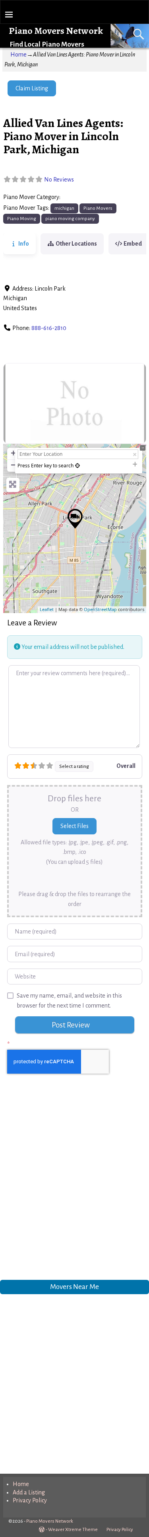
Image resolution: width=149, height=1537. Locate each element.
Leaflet (47, 609)
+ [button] (13, 453)
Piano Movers (80, 197)
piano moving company (70, 218)
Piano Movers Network (56, 30)
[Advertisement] (74, 1185)
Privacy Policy (30, 1500)
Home (18, 54)
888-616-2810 (48, 328)
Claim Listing (31, 88)
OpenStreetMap (100, 609)
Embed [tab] (133, 243)
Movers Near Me (74, 1287)
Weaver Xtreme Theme (73, 1529)
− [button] (13, 465)
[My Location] (77, 465)
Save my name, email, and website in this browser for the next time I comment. (69, 1000)
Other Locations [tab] (76, 243)
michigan (64, 208)
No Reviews (59, 179)
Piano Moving (21, 218)
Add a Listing (29, 1492)
